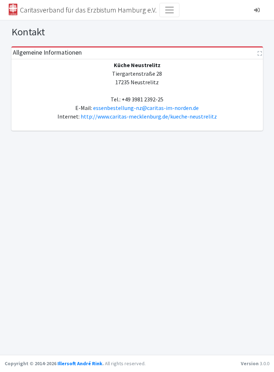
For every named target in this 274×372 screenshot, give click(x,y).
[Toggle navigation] (169, 10)
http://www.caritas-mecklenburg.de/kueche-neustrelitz (149, 116)
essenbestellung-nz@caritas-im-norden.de (146, 107)
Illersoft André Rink (79, 363)
